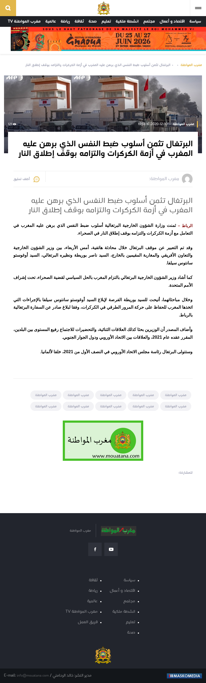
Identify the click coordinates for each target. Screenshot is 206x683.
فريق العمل (88, 622)
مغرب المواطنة (191, 65)
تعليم (106, 21)
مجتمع (149, 21)
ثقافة (79, 21)
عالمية (50, 21)
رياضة (65, 21)
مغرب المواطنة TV (24, 21)
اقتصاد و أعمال (172, 21)
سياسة (195, 21)
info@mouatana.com (33, 676)
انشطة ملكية (127, 21)
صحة (93, 21)
